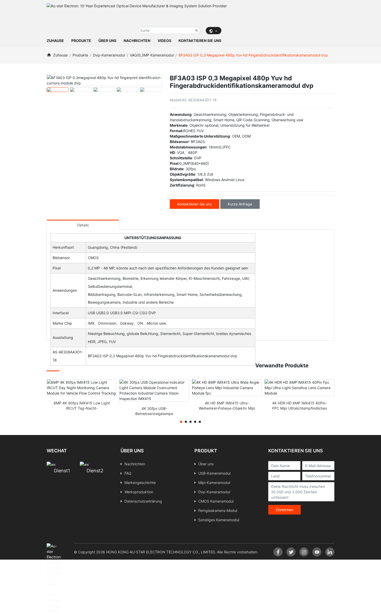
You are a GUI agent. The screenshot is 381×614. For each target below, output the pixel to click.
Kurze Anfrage (240, 204)
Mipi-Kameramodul (214, 482)
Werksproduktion (138, 492)
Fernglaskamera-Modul (217, 510)
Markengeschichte (140, 482)
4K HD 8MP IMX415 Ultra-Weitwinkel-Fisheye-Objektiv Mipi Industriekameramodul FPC (227, 408)
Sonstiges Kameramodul (218, 520)
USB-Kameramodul (214, 473)
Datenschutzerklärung (143, 501)
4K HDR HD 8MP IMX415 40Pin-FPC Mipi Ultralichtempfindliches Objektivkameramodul (299, 408)
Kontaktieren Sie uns (200, 40)
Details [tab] (83, 225)
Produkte (81, 40)
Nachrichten (137, 40)
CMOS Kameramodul (216, 501)
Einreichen (284, 510)
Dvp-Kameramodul (109, 55)
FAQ (127, 473)
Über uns (107, 40)
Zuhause (55, 40)
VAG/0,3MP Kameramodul (152, 55)
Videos (164, 40)
